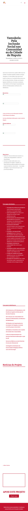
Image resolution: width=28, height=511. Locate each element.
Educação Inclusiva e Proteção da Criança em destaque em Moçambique (13, 376)
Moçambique (19, 379)
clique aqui (14, 496)
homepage (12, 379)
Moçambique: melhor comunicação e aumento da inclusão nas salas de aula (12, 408)
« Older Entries (6, 465)
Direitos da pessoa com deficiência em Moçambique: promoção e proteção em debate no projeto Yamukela (14, 441)
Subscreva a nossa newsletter (11, 507)
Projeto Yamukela (8, 380)
